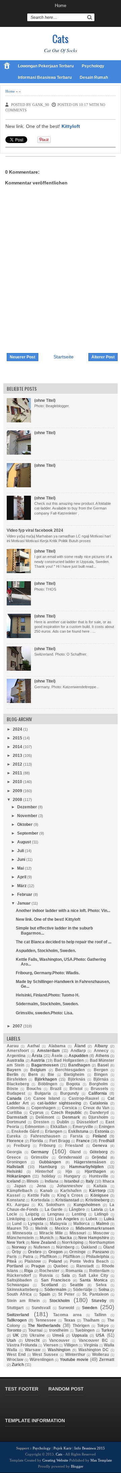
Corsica (69, 1108)
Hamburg (48, 1166)
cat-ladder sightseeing (59, 1103)
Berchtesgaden (70, 1069)
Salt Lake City (93, 1275)
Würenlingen (41, 1359)
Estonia (102, 1131)
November (27, 815)
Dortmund (16, 1122)
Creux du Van (96, 1108)
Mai (20, 868)
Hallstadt (15, 1166)
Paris (12, 1256)
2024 (17, 729)
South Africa (19, 1294)
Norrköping (72, 1242)
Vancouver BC (93, 1340)
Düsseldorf (87, 1122)
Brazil (55, 1088)
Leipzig (32, 1214)
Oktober (25, 824)
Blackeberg (18, 1084)
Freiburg (22, 1145)
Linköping (16, 1219)
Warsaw (32, 1349)
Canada (14, 1098)
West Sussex (45, 1354)
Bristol (76, 1088)
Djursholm (98, 1117)
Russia (46, 1275)
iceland (14, 1181)
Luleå (109, 1219)
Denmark (71, 1117)
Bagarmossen (44, 1065)
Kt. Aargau (18, 1204)
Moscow (101, 1233)
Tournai (35, 1330)
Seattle (76, 1285)
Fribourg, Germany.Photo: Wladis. (48, 973)
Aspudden (78, 1055)
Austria (38, 1060)
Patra (28, 1256)
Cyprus (37, 1112)
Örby (16, 1252)
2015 (17, 738)
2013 (17, 755)
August (24, 842)
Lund (17, 1223)
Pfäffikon (71, 1256)
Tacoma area (67, 1314)
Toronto (14, 1330)
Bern (33, 1074)
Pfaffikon (48, 1256)
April (21, 877)
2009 (17, 790)
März (22, 885)
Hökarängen (18, 1176)
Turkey (107, 1330)
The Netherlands (44, 1325)
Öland (108, 1247)
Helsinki (14, 1171)
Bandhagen (79, 1065)
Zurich (18, 1364)
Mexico (62, 1228)
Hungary (72, 1176)
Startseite (63, 356)
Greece (14, 1157)
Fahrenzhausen (45, 1136)
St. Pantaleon (95, 1294)
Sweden (89, 1307)
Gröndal (99, 1157)
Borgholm (98, 1084)
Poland (55, 1261)
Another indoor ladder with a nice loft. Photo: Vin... (63, 910)
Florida (36, 1140)
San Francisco (55, 1280)
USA (100, 1335)
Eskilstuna (78, 1131)
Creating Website (55, 1460)
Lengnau (55, 1214)
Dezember (27, 807)
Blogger (77, 1466)
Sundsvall (41, 1307)
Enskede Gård (25, 1131)
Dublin (63, 1122)
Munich (46, 1237)
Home (60, 5)
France (83, 1140)
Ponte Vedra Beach (89, 1261)
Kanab (46, 1190)
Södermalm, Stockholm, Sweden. (47, 1004)
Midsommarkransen (95, 1228)
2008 (17, 799)
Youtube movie (74, 1359)
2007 (17, 1026)
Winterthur (75, 1354)
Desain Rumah (94, 77)
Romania (74, 1270)
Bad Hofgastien (69, 1060)
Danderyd (99, 1112)
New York (16, 1242)
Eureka (14, 1136)
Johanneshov (70, 1186)
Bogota (73, 1084)
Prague (38, 1266)
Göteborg (99, 1152)
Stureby (99, 1300)
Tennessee (45, 1320)
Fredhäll (106, 1140)
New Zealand (43, 1242)
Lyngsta (35, 1223)
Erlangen (53, 1131)
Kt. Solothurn (51, 1204)
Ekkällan (58, 1126)
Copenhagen (43, 1108)
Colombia (16, 1108)
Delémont (45, 1117)
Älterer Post (103, 357)
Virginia (91, 1345)
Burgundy (69, 1093)
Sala (66, 1275)
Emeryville (83, 1126)
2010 (17, 781)
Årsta (37, 1055)
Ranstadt (85, 1266)
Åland (79, 1046)
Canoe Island (46, 1098)
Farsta (76, 1136)
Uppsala (80, 1335)
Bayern (14, 1069)
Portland (15, 1266)
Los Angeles (67, 1219)
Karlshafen (70, 1190)
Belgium (38, 1069)
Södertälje (82, 1289)
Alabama (57, 1046)
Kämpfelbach (19, 1190)
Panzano (100, 1252)
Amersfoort (18, 1050)
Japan (20, 1186)
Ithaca (108, 1181)
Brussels (99, 1088)
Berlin (12, 1074)
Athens (102, 1055)
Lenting (79, 1214)
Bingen (101, 1074)
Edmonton (34, 1126)
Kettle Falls (39, 1195)
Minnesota (22, 1233)
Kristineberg (97, 1200)
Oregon (55, 1252)
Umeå (58, 1335)
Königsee (99, 1195)
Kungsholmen (87, 1204)
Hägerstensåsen (90, 1162)
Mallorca (81, 1223)
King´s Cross (70, 1195)
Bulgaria (43, 1093)
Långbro (77, 1209)
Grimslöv (39, 1157)
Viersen (50, 1345)
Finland (100, 1136)
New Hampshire (93, 1237)
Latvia (97, 1209)
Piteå (11, 1261)
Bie (51, 1074)
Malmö (102, 1223)
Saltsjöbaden (19, 1280)
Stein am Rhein (23, 1300)
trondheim (59, 1330)
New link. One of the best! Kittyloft (48, 919)
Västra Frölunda (22, 1345)
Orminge (77, 1252)
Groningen (17, 1162)
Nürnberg (65, 1247)
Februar (24, 894)
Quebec (60, 1266)
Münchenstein (20, 1237)
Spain (44, 1294)
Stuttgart (15, 1307)
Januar (24, 903)
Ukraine (37, 1335)
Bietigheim (74, 1074)
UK (16, 1335)
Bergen (101, 1069)
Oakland (89, 1247)
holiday (48, 1176)
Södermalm (55, 1289)
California (97, 1093)
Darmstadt (17, 1117)
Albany (101, 1046)
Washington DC (93, 1349)
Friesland (74, 1145)
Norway (19, 1247)
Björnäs (101, 1079)
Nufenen (42, 1247)
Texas (69, 1320)
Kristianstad (67, 1200)
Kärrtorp (97, 1190)
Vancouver (59, 1340)
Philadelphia (97, 1256)
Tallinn (100, 1314)
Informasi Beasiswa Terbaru (45, 77)
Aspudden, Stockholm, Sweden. (46, 950)
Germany (40, 1152)
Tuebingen (84, 1330)
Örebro (34, 1252)
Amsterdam (48, 1050)
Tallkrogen (17, 1320)
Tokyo (103, 1325)
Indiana (51, 1181)
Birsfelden (17, 1079)
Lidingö (101, 1214)
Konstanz (16, 1200)
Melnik (41, 1228)
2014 (17, 746)
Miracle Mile (51, 1233)
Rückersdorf (19, 1275)
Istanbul (71, 1181)
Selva (101, 1285)
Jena (41, 1186)
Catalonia (99, 1103)
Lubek (91, 1219)
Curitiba (14, 1112)
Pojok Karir (62, 1448)
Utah (11, 1340)
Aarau (12, 1046)
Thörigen (81, 1325)
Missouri (78, 1233)
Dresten (41, 1122)
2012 (17, 764)
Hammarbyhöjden (86, 1166)
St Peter (66, 1294)
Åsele (57, 1055)
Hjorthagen (95, 1171)
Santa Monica (93, 1280)
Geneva (99, 1145)
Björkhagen (46, 1079)
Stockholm (59, 1300)
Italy (90, 1181)
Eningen (106, 1126)
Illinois (33, 1181)
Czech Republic (66, 1112)
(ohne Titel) (44, 400)
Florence (15, 1140)
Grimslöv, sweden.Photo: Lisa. (44, 1013)
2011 (17, 773)
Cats (60, 38)
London (39, 1219)
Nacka (65, 1237)
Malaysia (58, 1223)
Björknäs (76, 1079)
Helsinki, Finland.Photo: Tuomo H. (47, 995)
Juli (20, 850)
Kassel (13, 1195)
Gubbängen (50, 1162)
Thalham (91, 1320)
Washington (59, 1349)
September (27, 833)
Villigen (71, 1345)
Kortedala (40, 1200)
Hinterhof (44, 1171)
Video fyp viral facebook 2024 (35, 530)
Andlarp (78, 1050)
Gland (75, 1152)
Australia (15, 1060)
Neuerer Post (22, 357)
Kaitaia (100, 1186)
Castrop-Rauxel (84, 1098)
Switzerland (18, 1314)
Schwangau (18, 1285)
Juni (21, 859)
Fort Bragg (59, 1140)
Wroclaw (15, 1359)
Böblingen (47, 1084)
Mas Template (101, 1460)
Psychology (93, 66)
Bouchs (34, 1088)
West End (16, 1354)
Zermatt (106, 1359)
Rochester (49, 1270)
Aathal (33, 1046)
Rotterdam (99, 1270)
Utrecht (32, 1340)
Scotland (49, 1285)
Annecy (101, 1050)
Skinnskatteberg (22, 1289)
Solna (103, 1289)
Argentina (16, 1055)
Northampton (101, 1242)
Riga (28, 1270)
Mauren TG (17, 1228)
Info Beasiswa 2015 (89, 1448)
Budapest (16, 1093)
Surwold (66, 1307)
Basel (103, 1065)
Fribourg (47, 1145)
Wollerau (100, 1354)
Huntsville (98, 1176)
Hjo (69, 1171)
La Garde (54, 1209)
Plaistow (33, 1261)
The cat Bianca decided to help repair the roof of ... (63, 942)
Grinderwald (70, 1157)
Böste (12, 1088)
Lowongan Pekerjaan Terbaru (46, 66)
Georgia (14, 1152)
